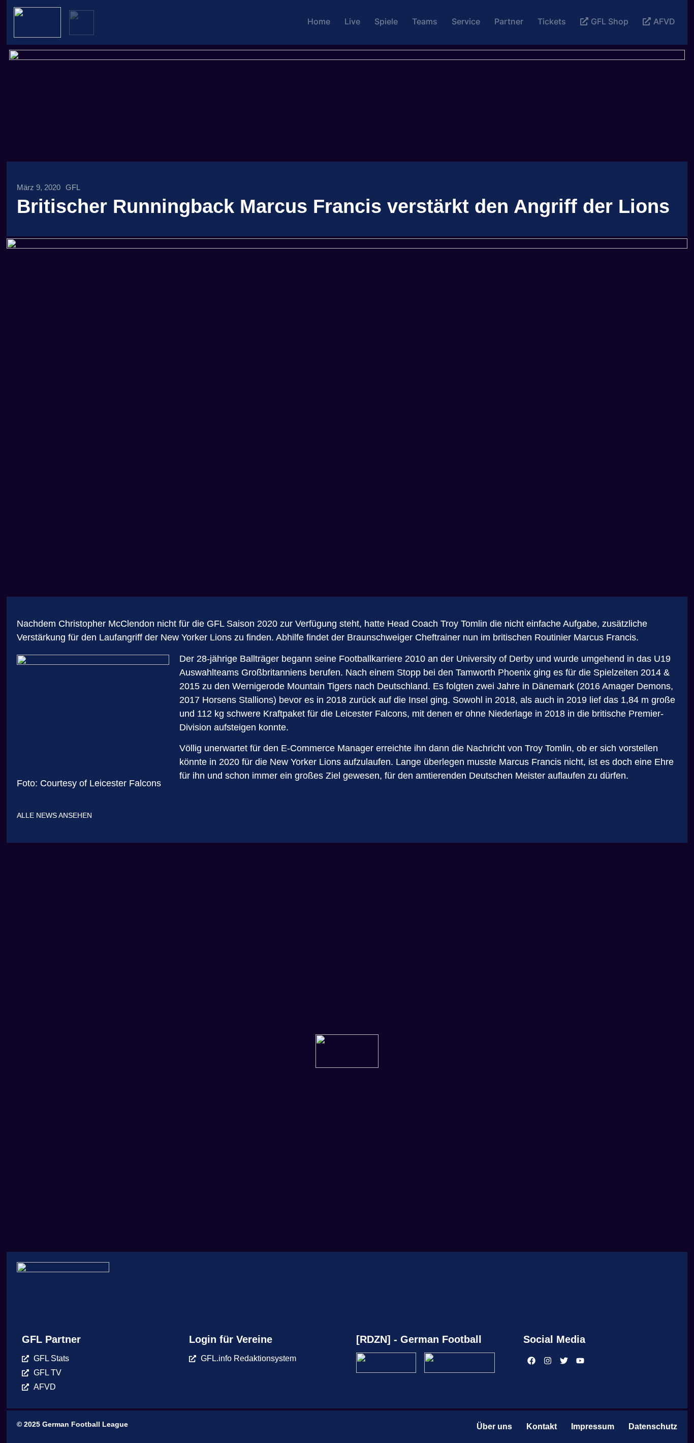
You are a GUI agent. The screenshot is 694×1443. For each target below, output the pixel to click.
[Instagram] (548, 1361)
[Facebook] (531, 1361)
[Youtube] (580, 1361)
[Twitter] (564, 1361)
